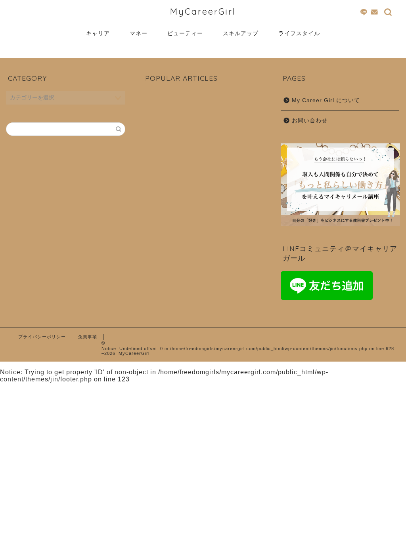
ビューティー (185, 33)
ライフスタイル (299, 33)
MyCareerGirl (203, 11)
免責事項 (87, 336)
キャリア (98, 33)
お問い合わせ (309, 121)
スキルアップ (241, 33)
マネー (138, 33)
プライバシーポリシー (42, 336)
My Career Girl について (326, 100)
